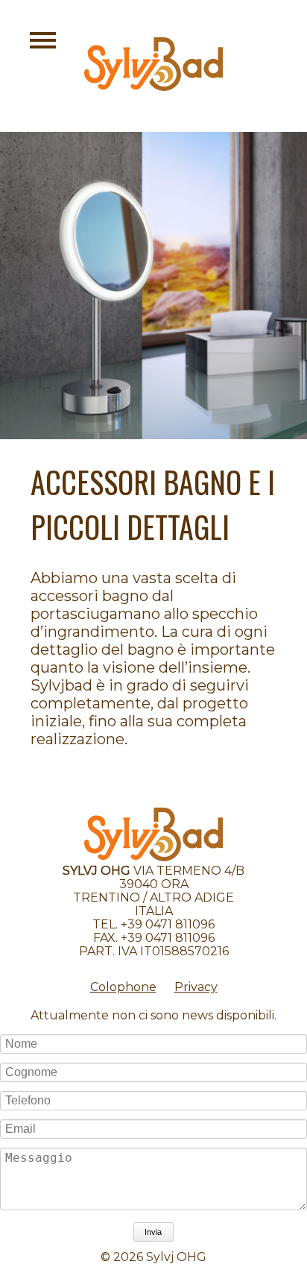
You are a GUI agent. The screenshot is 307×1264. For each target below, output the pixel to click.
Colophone (123, 987)
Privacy (196, 987)
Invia (153, 1231)
